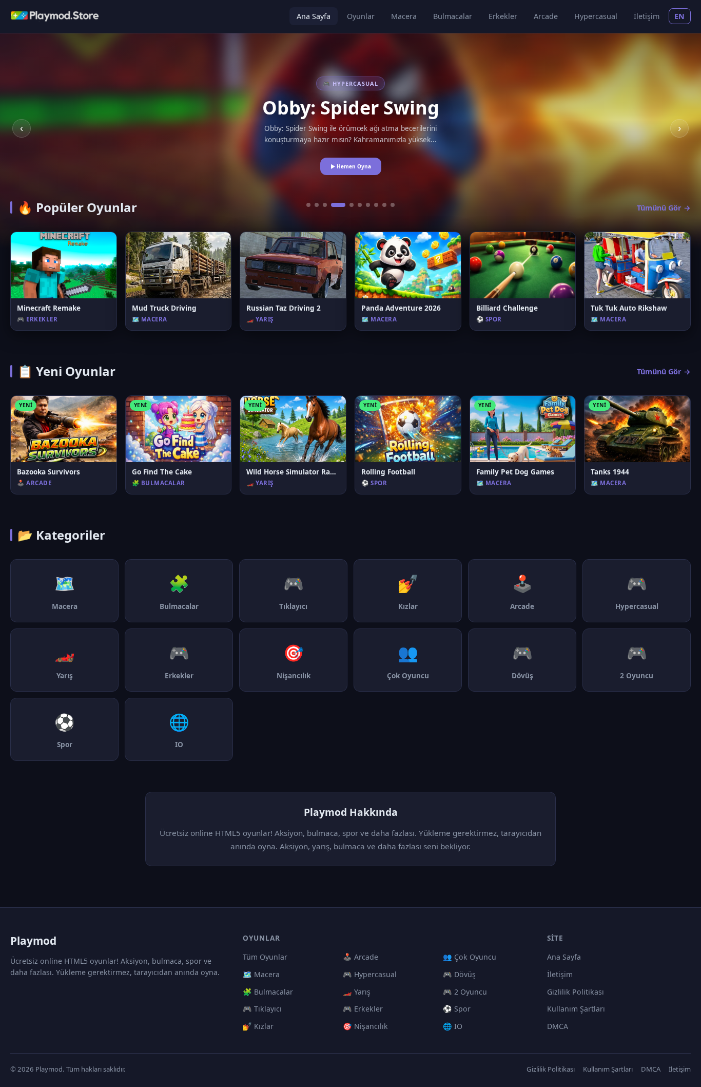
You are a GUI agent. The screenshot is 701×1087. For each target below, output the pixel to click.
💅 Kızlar (258, 1026)
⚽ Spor (457, 1009)
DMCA (557, 1026)
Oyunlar (361, 16)
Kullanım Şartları (576, 1009)
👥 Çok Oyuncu (469, 957)
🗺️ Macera (261, 974)
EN (679, 16)
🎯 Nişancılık (365, 1026)
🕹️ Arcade (360, 957)
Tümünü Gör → (664, 208)
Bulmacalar (452, 16)
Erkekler (503, 16)
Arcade (546, 16)
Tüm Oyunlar (265, 957)
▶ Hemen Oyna (350, 166)
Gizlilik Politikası (575, 992)
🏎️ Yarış (357, 992)
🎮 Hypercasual (370, 974)
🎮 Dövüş (459, 974)
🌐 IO (452, 1026)
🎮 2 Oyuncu (465, 992)
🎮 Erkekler (363, 1009)
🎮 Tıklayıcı (262, 1009)
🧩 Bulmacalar (268, 992)
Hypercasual (595, 16)
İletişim (646, 16)
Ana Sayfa (313, 16)
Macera (404, 16)
